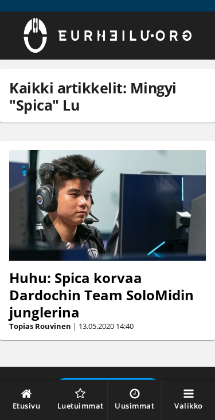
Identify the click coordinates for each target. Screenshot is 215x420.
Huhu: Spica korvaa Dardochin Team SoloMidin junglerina (101, 294)
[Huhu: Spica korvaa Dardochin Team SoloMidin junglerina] (107, 205)
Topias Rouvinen (40, 326)
